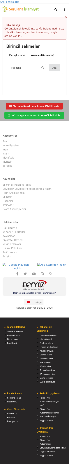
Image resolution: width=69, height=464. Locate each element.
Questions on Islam (48, 335)
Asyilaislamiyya (46, 351)
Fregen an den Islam (49, 347)
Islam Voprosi (46, 339)
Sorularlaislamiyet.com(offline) (53, 448)
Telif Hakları (10, 252)
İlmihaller (8, 204)
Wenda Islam (45, 366)
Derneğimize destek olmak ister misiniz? (34, 292)
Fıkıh (5, 141)
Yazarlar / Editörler (14, 231)
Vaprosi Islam (46, 355)
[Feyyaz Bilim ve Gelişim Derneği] (34, 285)
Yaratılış (7, 165)
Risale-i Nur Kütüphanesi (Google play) (49, 401)
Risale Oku (12, 402)
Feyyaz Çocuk (46, 420)
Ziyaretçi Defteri (12, 239)
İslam (6, 153)
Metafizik (8, 157)
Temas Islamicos (47, 370)
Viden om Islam (46, 358)
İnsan (6, 149)
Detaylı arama (17, 55)
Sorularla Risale (14, 398)
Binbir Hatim (12, 339)
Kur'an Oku (45, 436)
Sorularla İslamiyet (15, 331)
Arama (42, 55)
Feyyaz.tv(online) (47, 452)
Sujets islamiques (47, 382)
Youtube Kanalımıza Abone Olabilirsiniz (36, 106)
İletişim (7, 256)
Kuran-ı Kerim (13, 335)
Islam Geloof (45, 362)
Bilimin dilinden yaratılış (17, 184)
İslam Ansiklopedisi (14, 209)
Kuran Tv (11, 417)
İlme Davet (12, 343)
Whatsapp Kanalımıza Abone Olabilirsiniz (36, 115)
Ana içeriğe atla (9, 1)
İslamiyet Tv (12, 421)
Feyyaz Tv (12, 414)
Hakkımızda (10, 227)
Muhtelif (7, 161)
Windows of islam (47, 374)
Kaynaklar (9, 235)
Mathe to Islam (46, 378)
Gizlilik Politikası (12, 248)
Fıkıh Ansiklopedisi (14, 192)
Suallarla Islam (46, 343)
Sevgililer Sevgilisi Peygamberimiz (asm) (27, 188)
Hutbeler (8, 200)
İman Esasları (11, 145)
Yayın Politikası (12, 244)
